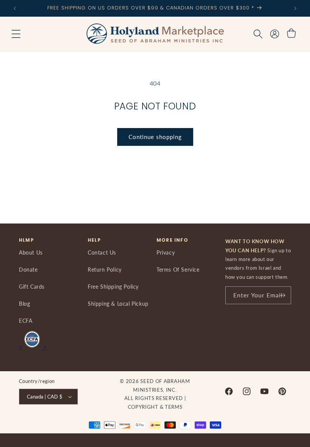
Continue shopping (155, 136)
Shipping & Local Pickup (118, 303)
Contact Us (102, 252)
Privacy (166, 252)
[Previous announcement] (14, 8)
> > (33, 346)
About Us (31, 252)
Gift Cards (32, 286)
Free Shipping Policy (113, 286)
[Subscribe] (282, 295)
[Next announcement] (295, 8)
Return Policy (105, 269)
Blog (24, 303)
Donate (28, 269)
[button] (16, 34)
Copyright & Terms (155, 407)
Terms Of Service (178, 269)
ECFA (25, 320)
